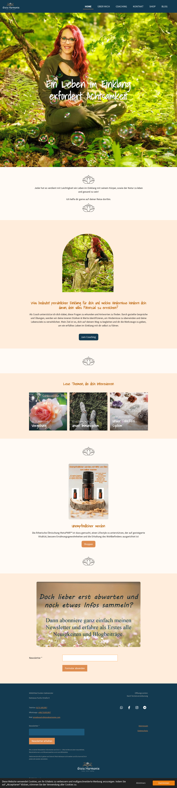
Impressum (143, 726)
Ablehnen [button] (140, 783)
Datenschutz (143, 730)
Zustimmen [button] (163, 783)
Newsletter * (35, 657)
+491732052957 (44, 712)
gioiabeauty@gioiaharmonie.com (46, 717)
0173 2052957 (41, 707)
